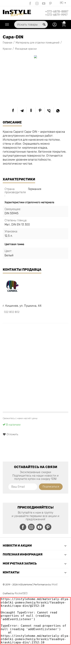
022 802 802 (11, 312)
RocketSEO (21, 593)
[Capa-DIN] (35, 57)
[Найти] (44, 24)
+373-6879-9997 (56, 14)
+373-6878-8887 (56, 11)
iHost (55, 584)
